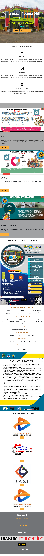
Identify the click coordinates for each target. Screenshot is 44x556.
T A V (22, 437)
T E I (22, 509)
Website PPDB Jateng (25, 30)
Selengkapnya (4, 147)
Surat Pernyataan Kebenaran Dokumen (22, 522)
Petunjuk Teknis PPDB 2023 (22, 518)
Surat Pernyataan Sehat (22, 525)
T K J (22, 484)
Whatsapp (16, 30)
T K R (22, 461)
